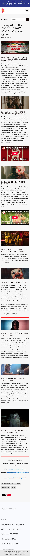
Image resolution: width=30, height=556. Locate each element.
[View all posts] (1, 19)
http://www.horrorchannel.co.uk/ (17, 469)
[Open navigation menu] (27, 10)
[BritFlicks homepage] (12, 10)
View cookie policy (21, 554)
